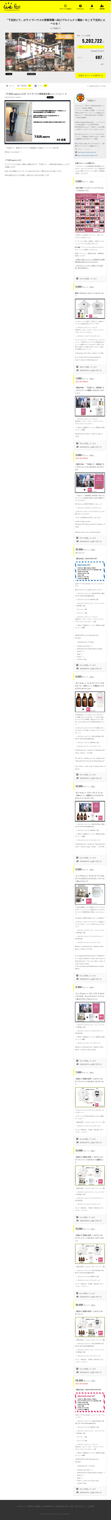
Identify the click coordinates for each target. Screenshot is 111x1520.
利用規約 (38, 1506)
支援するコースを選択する (90, 75)
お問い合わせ (79, 1506)
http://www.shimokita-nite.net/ (87, 152)
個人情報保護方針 (48, 1506)
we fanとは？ (21, 1506)
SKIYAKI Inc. (67, 1514)
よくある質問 (89, 1506)
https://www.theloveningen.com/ (88, 155)
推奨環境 (30, 1506)
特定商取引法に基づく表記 (64, 1506)
